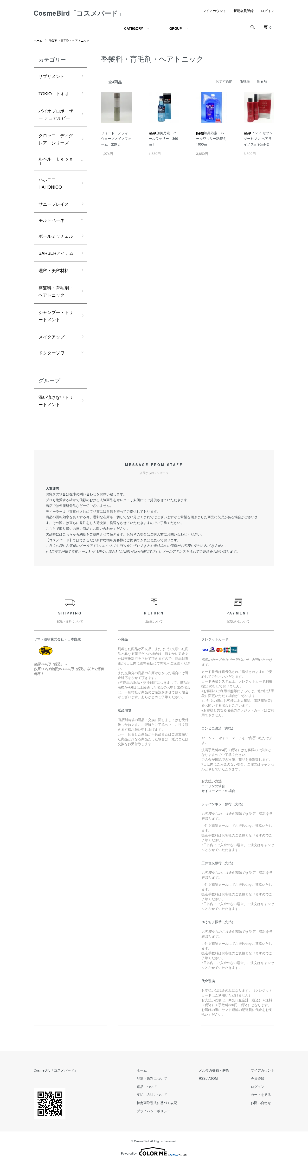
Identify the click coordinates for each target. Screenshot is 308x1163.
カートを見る (261, 1094)
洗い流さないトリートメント (55, 401)
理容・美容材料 (53, 270)
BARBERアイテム (56, 253)
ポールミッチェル (55, 236)
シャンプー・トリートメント (55, 316)
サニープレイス (53, 204)
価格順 (245, 81)
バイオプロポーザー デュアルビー (55, 114)
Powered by (129, 1153)
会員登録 (257, 1078)
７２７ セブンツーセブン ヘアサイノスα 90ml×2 (258, 138)
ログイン (267, 10)
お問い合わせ (261, 1102)
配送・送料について (152, 1078)
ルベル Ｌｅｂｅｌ (55, 160)
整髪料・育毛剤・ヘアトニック (69, 40)
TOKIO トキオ (53, 93)
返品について (147, 1086)
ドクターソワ (51, 352)
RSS (202, 1078)
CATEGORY (133, 28)
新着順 (262, 81)
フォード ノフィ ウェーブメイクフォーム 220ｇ (116, 138)
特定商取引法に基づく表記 (157, 1102)
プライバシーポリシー (153, 1110)
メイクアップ (51, 336)
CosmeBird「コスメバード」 (79, 13)
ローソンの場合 (213, 785)
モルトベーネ (51, 220)
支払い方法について (152, 1094)
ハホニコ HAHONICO (50, 183)
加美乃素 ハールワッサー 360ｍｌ (163, 138)
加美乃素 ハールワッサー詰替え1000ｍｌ (211, 138)
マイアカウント (214, 10)
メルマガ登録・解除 (214, 1070)
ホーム (38, 40)
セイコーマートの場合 (218, 790)
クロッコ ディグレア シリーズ (55, 139)
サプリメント (51, 76)
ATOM (213, 1078)
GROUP (175, 28)
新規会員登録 (243, 10)
